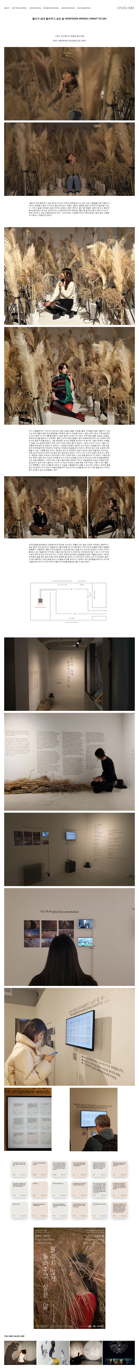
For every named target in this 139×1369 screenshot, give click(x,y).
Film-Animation (83, 8)
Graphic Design (68, 8)
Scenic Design (35, 8)
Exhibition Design (51, 8)
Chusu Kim (125, 8)
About (7, 8)
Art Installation (19, 8)
